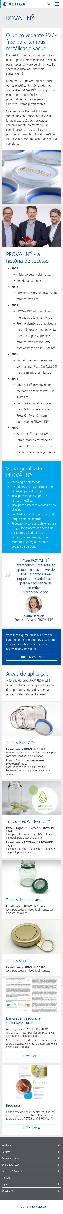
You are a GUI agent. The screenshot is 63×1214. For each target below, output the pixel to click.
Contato (6, 1177)
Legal (4, 1184)
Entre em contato (31, 657)
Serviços (6, 1151)
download (30, 1055)
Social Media (8, 1190)
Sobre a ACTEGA (10, 1164)
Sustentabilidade (10, 1158)
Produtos (6, 1145)
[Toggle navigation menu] (57, 4)
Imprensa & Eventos (12, 1171)
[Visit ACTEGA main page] (14, 4)
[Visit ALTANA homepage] (31, 1207)
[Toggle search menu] (49, 4)
